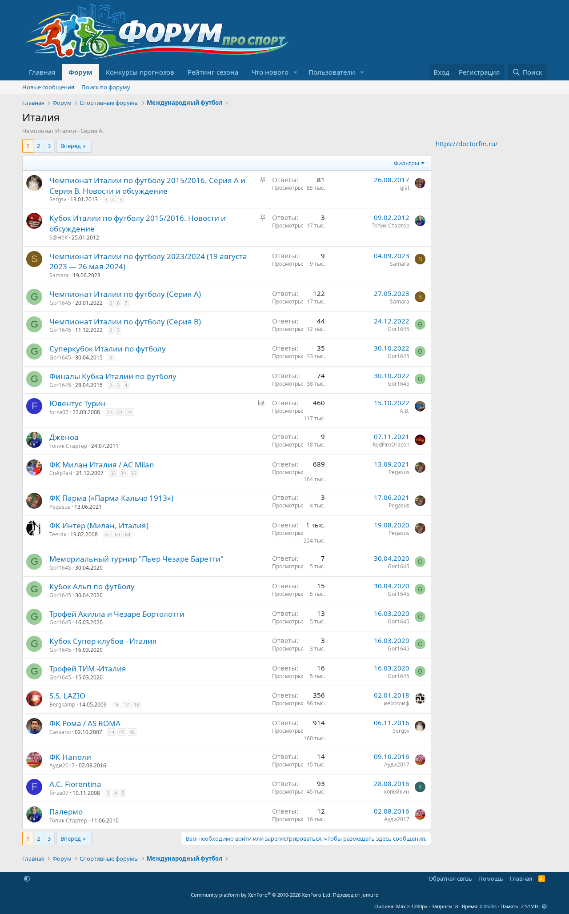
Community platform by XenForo (261, 894)
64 (127, 534)
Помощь (490, 878)
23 (119, 412)
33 (113, 473)
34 (123, 473)
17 (126, 704)
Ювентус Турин (77, 403)
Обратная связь (450, 878)
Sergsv (57, 199)
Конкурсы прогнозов (140, 72)
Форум (80, 72)
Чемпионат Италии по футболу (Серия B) (125, 321)
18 (136, 704)
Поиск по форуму (105, 87)
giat (404, 188)
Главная (42, 72)
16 (116, 704)
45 (121, 732)
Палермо (66, 811)
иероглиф (396, 703)
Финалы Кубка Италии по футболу (112, 376)
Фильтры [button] (406, 163)
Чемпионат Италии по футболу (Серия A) (125, 294)
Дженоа (64, 437)
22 (109, 412)
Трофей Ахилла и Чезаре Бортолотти (116, 614)
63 (117, 534)
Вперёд (70, 146)
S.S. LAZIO (67, 695)
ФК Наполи (70, 757)
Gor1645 (60, 303)
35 (133, 473)
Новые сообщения (48, 87)
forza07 (58, 412)
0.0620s (488, 906)
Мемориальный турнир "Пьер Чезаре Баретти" (136, 559)
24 (129, 412)
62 (107, 534)
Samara (59, 275)
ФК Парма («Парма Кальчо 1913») (111, 498)
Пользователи (332, 72)
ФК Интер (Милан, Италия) (98, 525)
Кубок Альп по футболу (92, 586)
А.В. (404, 411)
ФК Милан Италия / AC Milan (101, 464)
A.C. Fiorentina (75, 784)
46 (132, 732)
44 (111, 732)
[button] (295, 72)
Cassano (60, 732)
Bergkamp (62, 704)
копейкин (396, 791)
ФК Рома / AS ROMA (84, 723)
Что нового (270, 72)
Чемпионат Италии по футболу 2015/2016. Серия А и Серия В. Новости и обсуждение (147, 185)
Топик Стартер (390, 225)
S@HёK (58, 237)
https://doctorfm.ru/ (467, 143)
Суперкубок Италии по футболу (107, 348)
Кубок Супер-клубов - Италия (103, 641)
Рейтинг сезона (213, 72)
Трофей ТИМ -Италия (87, 668)
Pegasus (399, 472)
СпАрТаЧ (60, 473)
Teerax (57, 534)
